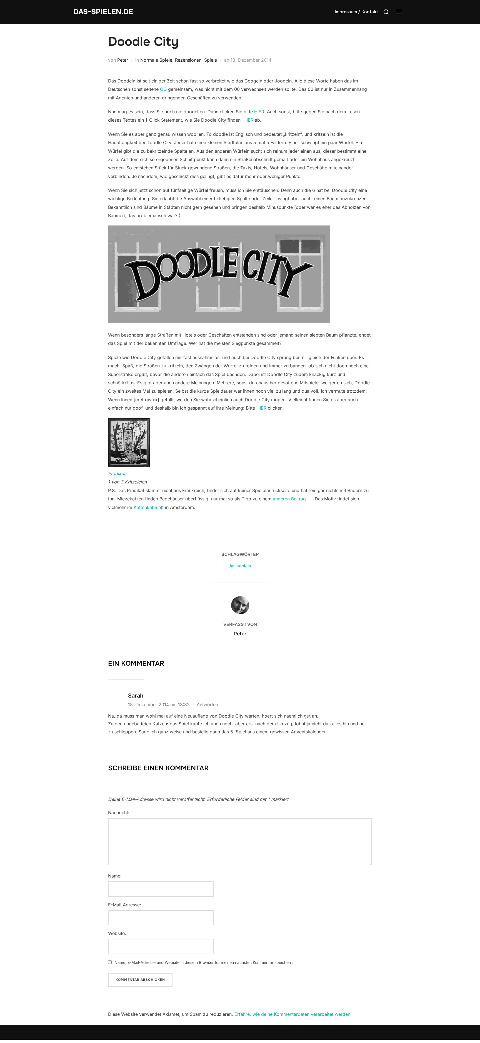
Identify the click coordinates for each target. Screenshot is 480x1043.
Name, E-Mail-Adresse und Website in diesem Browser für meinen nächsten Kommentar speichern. (203, 962)
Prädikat (116, 473)
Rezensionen (188, 60)
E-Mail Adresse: (124, 904)
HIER (259, 111)
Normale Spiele (156, 60)
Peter (122, 60)
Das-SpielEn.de (103, 11)
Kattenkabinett (149, 507)
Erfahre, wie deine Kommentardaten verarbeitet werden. (293, 1014)
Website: (117, 933)
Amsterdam (240, 565)
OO (163, 89)
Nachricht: (118, 812)
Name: (115, 876)
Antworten (207, 704)
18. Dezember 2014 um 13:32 (159, 704)
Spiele (210, 60)
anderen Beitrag (289, 499)
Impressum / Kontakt (356, 12)
